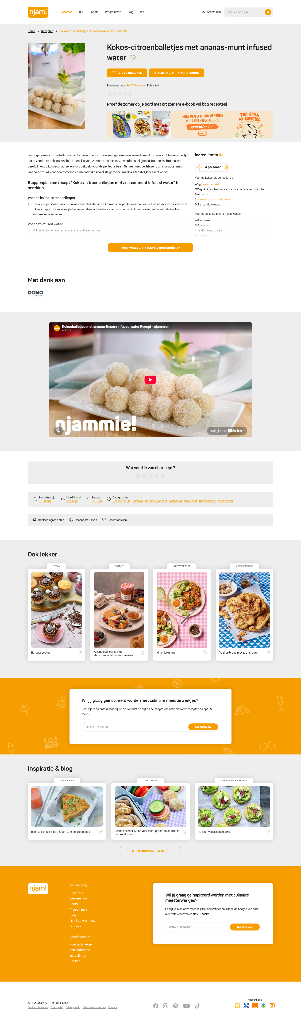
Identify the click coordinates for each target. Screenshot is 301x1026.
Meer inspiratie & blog (150, 851)
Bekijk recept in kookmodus (176, 73)
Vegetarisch (225, 501)
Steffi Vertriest (135, 85)
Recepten (47, 31)
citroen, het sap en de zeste (213, 199)
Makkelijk (72, 501)
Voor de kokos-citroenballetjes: (214, 178)
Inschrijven (203, 727)
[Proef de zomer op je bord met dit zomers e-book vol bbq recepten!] (190, 124)
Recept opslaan (117, 520)
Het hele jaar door (156, 501)
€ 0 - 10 (97, 501)
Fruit (127, 501)
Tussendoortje (208, 501)
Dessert (117, 501)
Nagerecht (190, 501)
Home (31, 31)
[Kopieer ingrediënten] (221, 155)
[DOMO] (36, 292)
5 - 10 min (45, 501)
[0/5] (120, 93)
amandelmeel (211, 184)
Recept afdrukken (86, 520)
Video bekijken (130, 73)
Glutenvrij (137, 501)
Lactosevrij (175, 501)
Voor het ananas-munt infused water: (218, 214)
